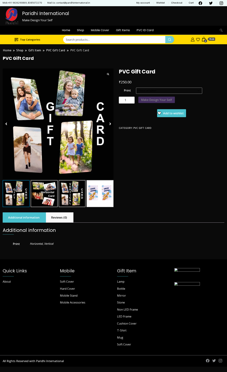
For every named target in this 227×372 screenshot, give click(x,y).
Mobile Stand (68, 295)
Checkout (176, 2)
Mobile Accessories (72, 302)
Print (127, 90)
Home (66, 30)
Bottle (121, 289)
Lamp (120, 282)
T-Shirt (121, 330)
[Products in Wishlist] (198, 39)
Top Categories (30, 39)
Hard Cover (67, 289)
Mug (120, 337)
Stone (121, 302)
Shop (80, 30)
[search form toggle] (221, 30)
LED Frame (124, 316)
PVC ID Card (145, 30)
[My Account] (193, 39)
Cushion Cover (127, 323)
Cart (191, 2)
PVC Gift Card (142, 128)
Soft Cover (67, 282)
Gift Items (123, 30)
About (7, 282)
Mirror (121, 295)
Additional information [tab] (24, 217)
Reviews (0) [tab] (59, 217)
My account (143, 2)
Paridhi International (45, 13)
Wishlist (160, 2)
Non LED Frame (127, 309)
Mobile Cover (100, 30)
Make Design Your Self (156, 100)
